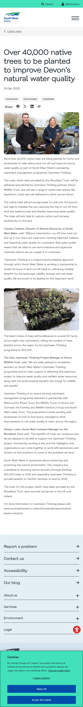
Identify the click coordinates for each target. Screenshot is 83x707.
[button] (76, 629)
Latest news (14, 31)
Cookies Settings (41, 677)
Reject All (41, 688)
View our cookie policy (59, 670)
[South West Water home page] (12, 17)
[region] (41, 679)
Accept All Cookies (41, 699)
